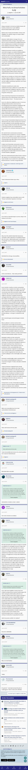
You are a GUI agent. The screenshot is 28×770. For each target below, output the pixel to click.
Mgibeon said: (6, 446)
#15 (25, 525)
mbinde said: (6, 583)
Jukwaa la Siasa (7, 732)
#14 (25, 512)
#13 (25, 481)
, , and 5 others (13, 164)
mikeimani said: (6, 485)
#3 (25, 193)
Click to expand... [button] (14, 497)
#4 (25, 213)
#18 (25, 641)
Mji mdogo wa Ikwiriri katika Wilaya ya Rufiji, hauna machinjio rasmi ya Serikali (15, 710)
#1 (25, 22)
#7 (25, 270)
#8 (25, 284)
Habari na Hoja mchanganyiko (11, 705)
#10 (25, 424)
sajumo (11, 12)
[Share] (24, 23)
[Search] (26, 1)
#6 (25, 252)
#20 (25, 684)
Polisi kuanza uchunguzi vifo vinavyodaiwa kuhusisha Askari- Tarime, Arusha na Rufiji (15, 728)
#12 (25, 468)
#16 (25, 579)
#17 (25, 628)
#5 (25, 232)
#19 (25, 671)
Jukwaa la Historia (8, 723)
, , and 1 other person (14, 393)
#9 (25, 405)
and (8, 202)
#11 (25, 442)
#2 (25, 176)
